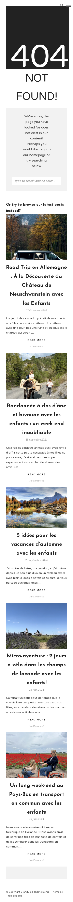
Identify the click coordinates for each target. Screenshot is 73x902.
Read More (37, 340)
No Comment (36, 480)
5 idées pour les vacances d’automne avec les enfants (36, 544)
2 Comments (36, 346)
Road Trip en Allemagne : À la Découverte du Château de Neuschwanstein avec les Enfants (36, 285)
